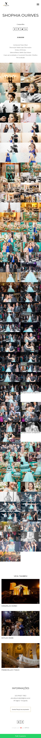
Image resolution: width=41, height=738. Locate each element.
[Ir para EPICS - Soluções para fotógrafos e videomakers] (20, 728)
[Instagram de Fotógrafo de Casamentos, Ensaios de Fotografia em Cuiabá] (18, 722)
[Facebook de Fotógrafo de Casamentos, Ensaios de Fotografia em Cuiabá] (22, 722)
